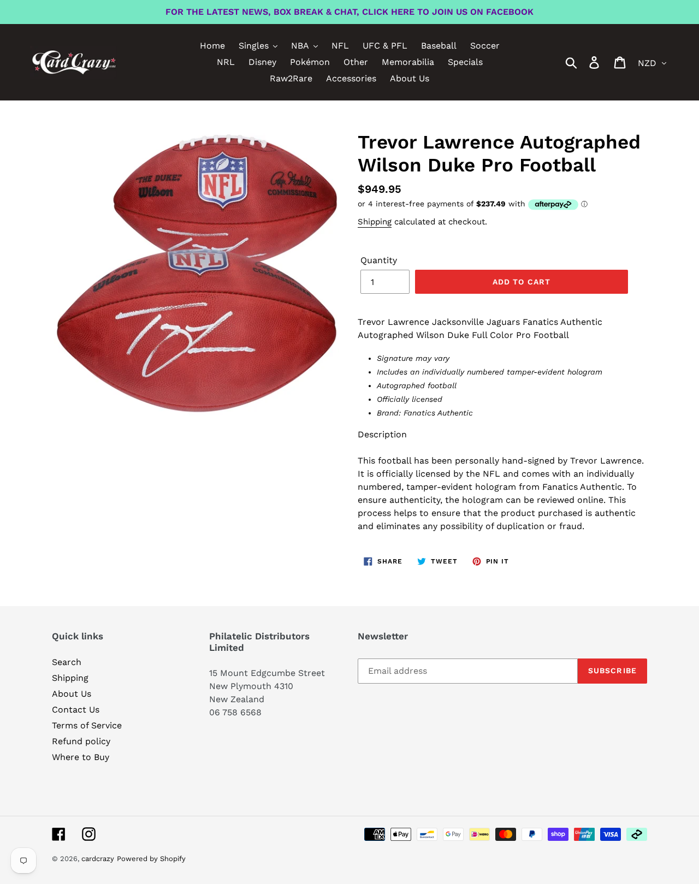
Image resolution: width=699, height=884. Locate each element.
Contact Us (75, 709)
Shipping (375, 222)
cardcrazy (97, 859)
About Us (71, 694)
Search (66, 662)
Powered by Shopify (151, 859)
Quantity (378, 260)
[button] (502, 441)
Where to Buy (80, 757)
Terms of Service (87, 725)
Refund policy (81, 741)
